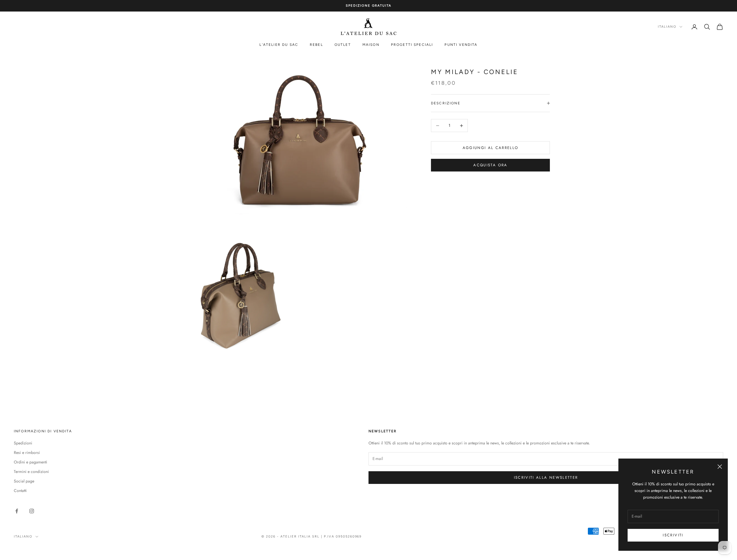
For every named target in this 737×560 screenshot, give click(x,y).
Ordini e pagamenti (30, 462)
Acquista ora (490, 165)
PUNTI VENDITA (461, 45)
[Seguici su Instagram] (32, 511)
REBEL (316, 45)
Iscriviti (673, 535)
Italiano (667, 27)
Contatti (20, 490)
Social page (24, 481)
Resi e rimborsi (27, 452)
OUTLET (343, 45)
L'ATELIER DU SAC (278, 45)
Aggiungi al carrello (490, 147)
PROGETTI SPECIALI (412, 45)
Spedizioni (23, 443)
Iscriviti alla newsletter (546, 477)
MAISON (370, 45)
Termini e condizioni (31, 471)
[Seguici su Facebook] (17, 511)
